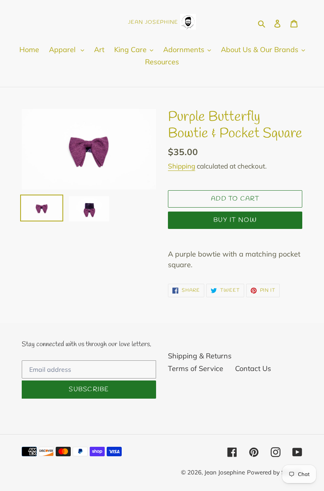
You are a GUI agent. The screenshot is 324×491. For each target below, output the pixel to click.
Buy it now (235, 220)
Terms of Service (195, 368)
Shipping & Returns (200, 355)
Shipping (181, 166)
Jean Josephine (224, 472)
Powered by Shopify (274, 472)
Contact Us (253, 368)
